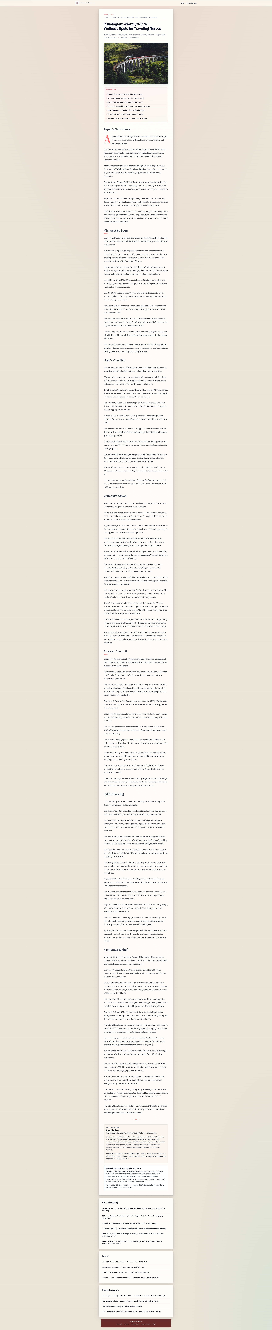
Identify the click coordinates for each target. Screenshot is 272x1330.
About (118, 1187)
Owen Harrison (111, 35)
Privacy (129, 1187)
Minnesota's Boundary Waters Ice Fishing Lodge (125, 98)
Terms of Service (146, 1324)
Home (106, 15)
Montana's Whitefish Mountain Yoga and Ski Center (127, 118)
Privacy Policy (135, 1324)
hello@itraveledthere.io (136, 1321)
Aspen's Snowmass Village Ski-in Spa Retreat (125, 94)
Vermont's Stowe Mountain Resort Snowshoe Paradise (128, 106)
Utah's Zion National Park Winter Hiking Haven (125, 102)
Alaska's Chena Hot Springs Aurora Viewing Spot (126, 110)
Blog (182, 3)
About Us (119, 1324)
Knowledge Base (191, 3)
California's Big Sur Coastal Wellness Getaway (125, 114)
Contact (123, 1187)
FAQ (154, 1324)
